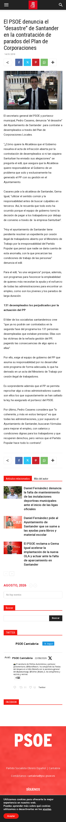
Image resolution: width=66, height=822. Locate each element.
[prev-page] (6, 573)
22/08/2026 (41, 658)
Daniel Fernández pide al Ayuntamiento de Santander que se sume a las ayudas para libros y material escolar (42, 526)
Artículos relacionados (18, 478)
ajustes (47, 809)
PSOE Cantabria (22, 658)
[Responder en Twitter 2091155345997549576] (15, 687)
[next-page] (12, 573)
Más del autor (41, 478)
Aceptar (11, 816)
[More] (53, 62)
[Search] (61, 5)
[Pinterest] (35, 62)
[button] (6, 5)
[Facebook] (19, 62)
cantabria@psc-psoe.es (41, 775)
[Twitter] (27, 62)
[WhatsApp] (44, 62)
